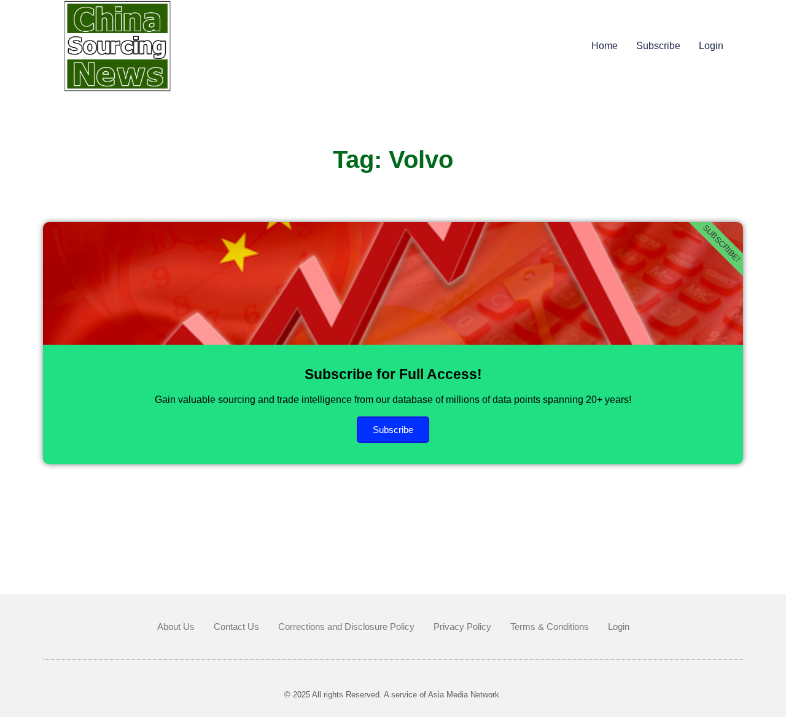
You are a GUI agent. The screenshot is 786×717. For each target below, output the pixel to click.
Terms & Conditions (549, 626)
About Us (176, 626)
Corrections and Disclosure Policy (346, 626)
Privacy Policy (462, 626)
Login (711, 45)
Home (604, 45)
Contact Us (236, 626)
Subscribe (658, 45)
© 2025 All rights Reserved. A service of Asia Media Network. (393, 694)
